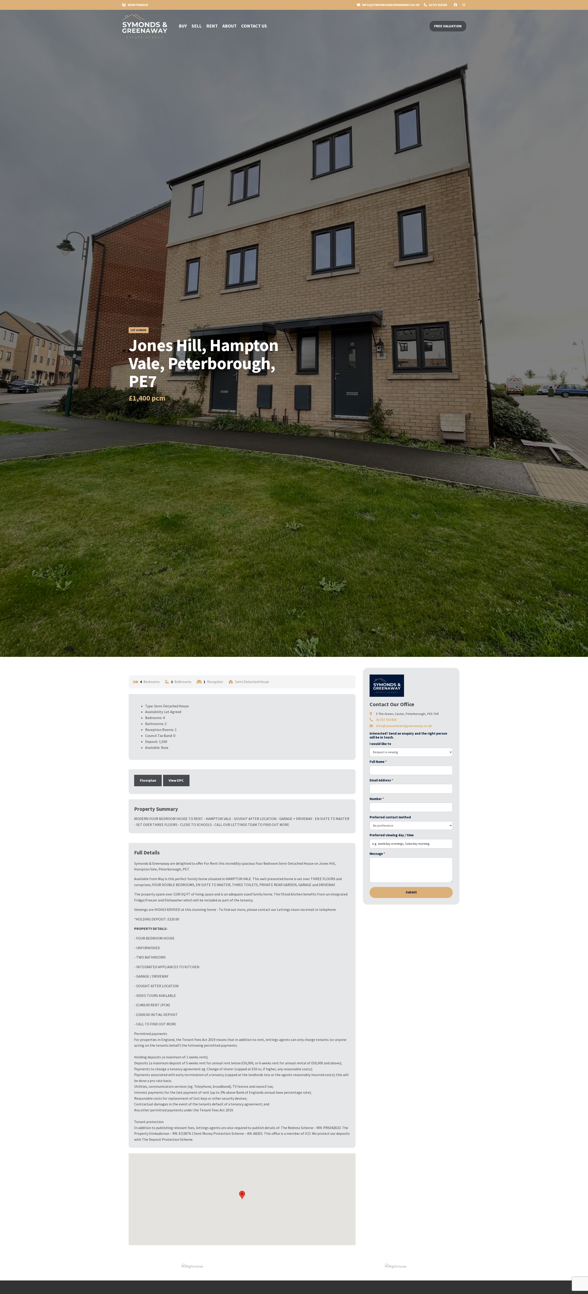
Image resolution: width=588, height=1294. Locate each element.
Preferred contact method (390, 817)
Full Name (378, 762)
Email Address (381, 780)
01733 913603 (437, 5)
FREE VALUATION (448, 26)
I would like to (380, 744)
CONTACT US (254, 26)
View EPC (176, 780)
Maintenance (137, 5)
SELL (197, 26)
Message (377, 854)
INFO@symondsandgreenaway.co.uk (390, 5)
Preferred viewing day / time (392, 835)
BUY (183, 26)
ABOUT (229, 26)
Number (377, 799)
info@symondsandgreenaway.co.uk (404, 726)
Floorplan (148, 780)
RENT (212, 26)
